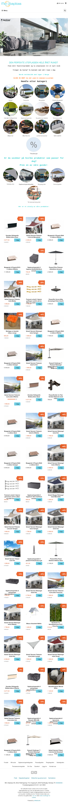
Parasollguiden (39, 762)
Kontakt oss (52, 766)
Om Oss (29, 766)
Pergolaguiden (50, 762)
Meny (5, 10)
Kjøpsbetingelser (24, 778)
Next (66, 36)
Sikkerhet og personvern (39, 778)
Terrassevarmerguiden (18, 766)
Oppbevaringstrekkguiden (25, 762)
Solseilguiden (60, 762)
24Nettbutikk (37, 800)
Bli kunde (13, 762)
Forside (6, 762)
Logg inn (44, 766)
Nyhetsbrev (52, 778)
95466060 (59, 783)
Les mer (34, 795)
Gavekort (37, 766)
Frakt (15, 778)
